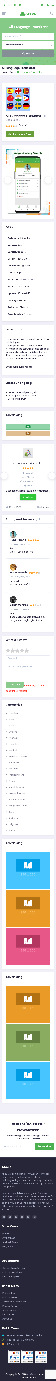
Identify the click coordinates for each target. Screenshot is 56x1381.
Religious (13, 824)
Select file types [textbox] (14, 44)
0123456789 (12, 1344)
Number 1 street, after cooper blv (24, 1335)
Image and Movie (17, 805)
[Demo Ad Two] (28, 433)
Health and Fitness (18, 756)
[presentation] (8, 180)
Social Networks (16, 787)
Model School (13, 119)
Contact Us (8, 1314)
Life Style (13, 768)
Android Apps (9, 1237)
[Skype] (34, 1217)
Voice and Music (17, 799)
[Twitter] (9, 1217)
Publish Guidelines (12, 1272)
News (11, 725)
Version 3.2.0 (29, 481)
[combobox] (28, 45)
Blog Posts (7, 1246)
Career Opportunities (13, 1268)
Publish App (8, 1293)
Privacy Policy (9, 1306)
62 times (29, 477)
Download (28, 497)
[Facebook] (9, 4)
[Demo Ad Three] (28, 908)
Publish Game (9, 1297)
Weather (13, 713)
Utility (11, 719)
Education (13, 744)
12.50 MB (29, 472)
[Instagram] (4, 4)
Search (30, 53)
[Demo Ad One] (28, 426)
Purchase (13, 762)
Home (5, 72)
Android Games (10, 1242)
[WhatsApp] (15, 4)
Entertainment (16, 774)
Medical (12, 750)
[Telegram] (20, 4)
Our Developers (10, 1276)
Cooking (12, 731)
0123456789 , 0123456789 (20, 1339)
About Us (7, 1318)
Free (29, 485)
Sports (11, 830)
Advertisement (10, 1310)
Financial (13, 737)
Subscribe (44, 1146)
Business (13, 818)
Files (12, 72)
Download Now (21, 134)
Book (11, 812)
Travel (11, 781)
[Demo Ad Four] (28, 946)
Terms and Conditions (14, 1301)
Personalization (16, 793)
